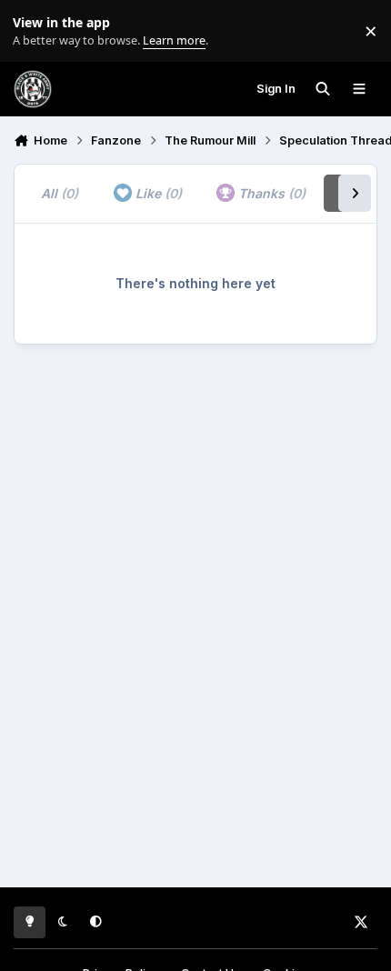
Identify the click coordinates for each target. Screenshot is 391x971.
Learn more (35, 31)
